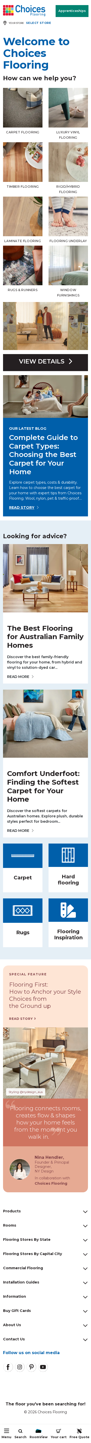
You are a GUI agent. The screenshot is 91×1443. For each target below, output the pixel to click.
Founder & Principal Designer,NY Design (52, 1167)
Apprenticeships (72, 11)
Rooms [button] (9, 1225)
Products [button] (12, 1211)
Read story (21, 507)
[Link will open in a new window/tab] (8, 1367)
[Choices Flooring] (24, 10)
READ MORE (18, 676)
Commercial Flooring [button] (23, 1268)
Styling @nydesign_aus (26, 1092)
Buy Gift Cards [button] (17, 1310)
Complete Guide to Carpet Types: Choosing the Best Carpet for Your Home (43, 454)
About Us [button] (12, 1325)
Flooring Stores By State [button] (27, 1239)
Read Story (21, 1019)
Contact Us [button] (14, 1339)
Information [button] (14, 1296)
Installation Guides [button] (21, 1282)
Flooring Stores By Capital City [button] (32, 1253)
